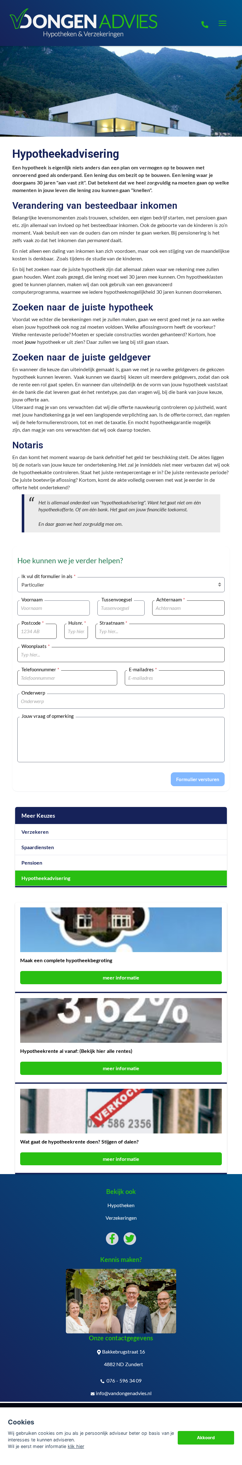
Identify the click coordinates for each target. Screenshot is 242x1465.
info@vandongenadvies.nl (124, 1393)
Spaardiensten (37, 847)
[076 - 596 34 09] (204, 23)
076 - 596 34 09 (124, 1380)
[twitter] (130, 1238)
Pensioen (31, 863)
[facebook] (112, 1238)
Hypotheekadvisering (45, 878)
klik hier (76, 1446)
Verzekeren (35, 832)
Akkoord (206, 1437)
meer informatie (121, 977)
